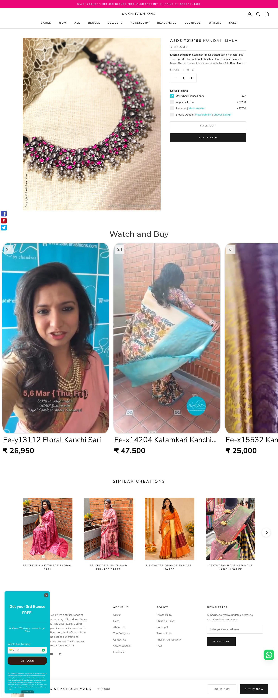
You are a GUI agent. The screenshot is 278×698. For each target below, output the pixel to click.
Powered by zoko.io (27, 692)
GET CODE (27, 660)
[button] (11, 650)
